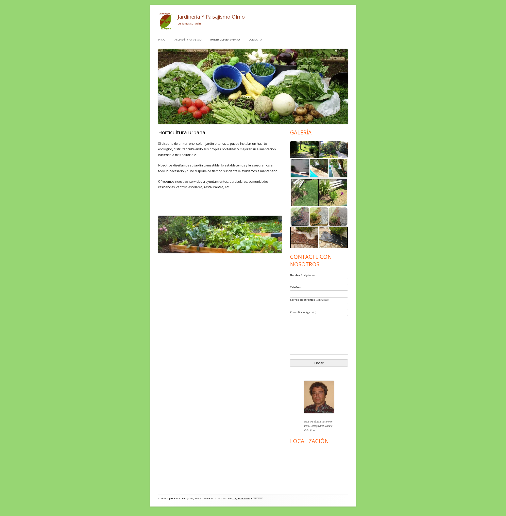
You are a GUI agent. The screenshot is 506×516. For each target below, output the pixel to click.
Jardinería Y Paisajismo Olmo (211, 16)
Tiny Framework (241, 498)
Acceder (258, 498)
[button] (304, 150)
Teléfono (296, 287)
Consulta (303, 312)
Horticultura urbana (225, 39)
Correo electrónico (309, 299)
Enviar (319, 363)
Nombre (302, 275)
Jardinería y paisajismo (188, 39)
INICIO (161, 39)
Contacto (255, 39)
